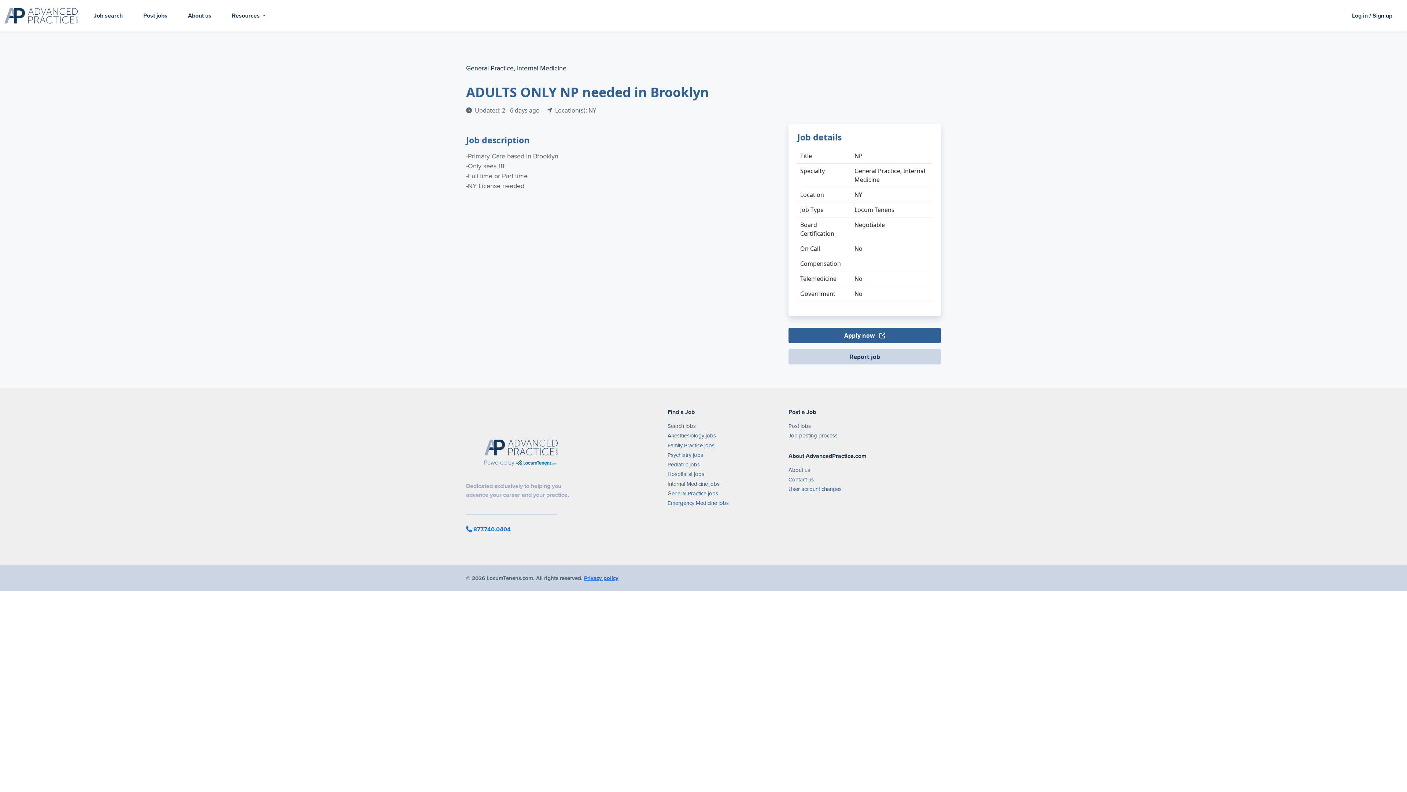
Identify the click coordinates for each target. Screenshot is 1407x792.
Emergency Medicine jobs (698, 503)
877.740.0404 (491, 529)
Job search (108, 15)
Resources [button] (246, 15)
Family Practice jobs (691, 445)
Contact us (801, 480)
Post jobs (155, 15)
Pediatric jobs (684, 465)
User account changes (815, 489)
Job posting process (813, 436)
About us (199, 15)
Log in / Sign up (1372, 15)
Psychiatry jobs (685, 455)
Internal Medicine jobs (694, 484)
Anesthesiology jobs (692, 436)
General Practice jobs (693, 493)
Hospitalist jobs (686, 474)
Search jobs (682, 426)
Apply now (860, 335)
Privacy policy (601, 578)
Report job (865, 357)
